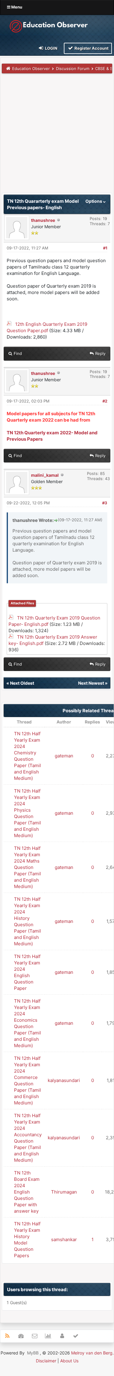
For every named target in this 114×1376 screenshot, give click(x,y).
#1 (105, 247)
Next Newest (91, 683)
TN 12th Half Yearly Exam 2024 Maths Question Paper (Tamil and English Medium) (27, 867)
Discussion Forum (72, 68)
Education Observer (31, 68)
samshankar (64, 1239)
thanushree (43, 220)
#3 (104, 502)
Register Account (91, 48)
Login (50, 48)
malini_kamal (45, 475)
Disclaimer (46, 1360)
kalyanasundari (64, 1080)
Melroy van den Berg (91, 1352)
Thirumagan (64, 1192)
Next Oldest (22, 683)
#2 (104, 401)
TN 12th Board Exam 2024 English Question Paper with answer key (27, 1192)
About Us (69, 1360)
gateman (64, 756)
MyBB (33, 1352)
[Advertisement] (57, 136)
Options (94, 201)
